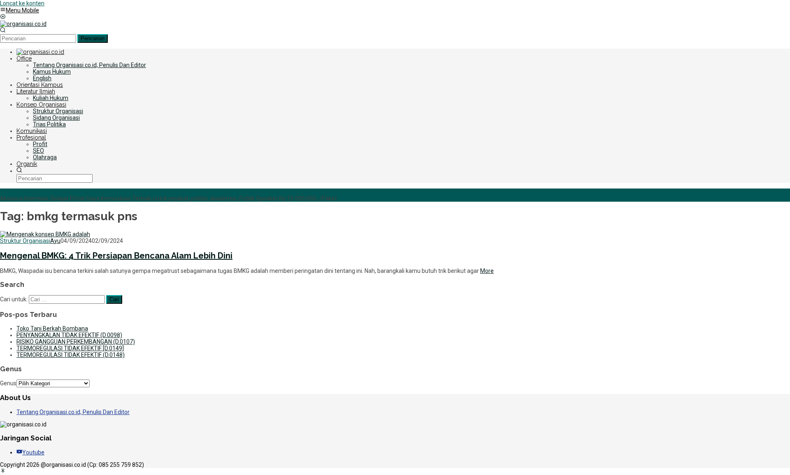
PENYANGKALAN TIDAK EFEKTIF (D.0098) (69, 335)
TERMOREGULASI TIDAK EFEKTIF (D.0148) (70, 355)
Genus (8, 383)
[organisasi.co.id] (23, 24)
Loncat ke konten (22, 3)
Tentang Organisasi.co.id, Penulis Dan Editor (73, 412)
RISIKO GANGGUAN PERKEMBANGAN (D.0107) (75, 341)
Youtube (33, 452)
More (487, 271)
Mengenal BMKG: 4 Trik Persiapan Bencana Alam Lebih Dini (116, 256)
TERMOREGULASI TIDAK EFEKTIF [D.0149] (70, 348)
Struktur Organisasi (25, 241)
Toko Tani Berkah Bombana (52, 328)
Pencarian (93, 38)
